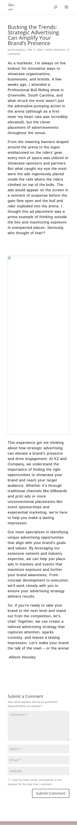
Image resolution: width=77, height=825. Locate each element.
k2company (18, 49)
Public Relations (55, 49)
